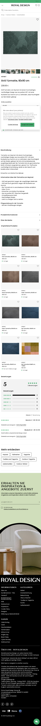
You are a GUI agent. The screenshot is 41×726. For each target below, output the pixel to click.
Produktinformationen (9, 215)
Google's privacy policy (25, 119)
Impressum (5, 606)
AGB (2, 601)
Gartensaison (5, 629)
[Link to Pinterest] (11, 704)
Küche (22, 602)
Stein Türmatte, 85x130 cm (9, 328)
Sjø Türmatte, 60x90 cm (28, 328)
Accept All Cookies (27, 125)
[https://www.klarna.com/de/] (14, 711)
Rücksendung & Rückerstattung (6, 598)
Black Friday (5, 637)
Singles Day (4, 634)
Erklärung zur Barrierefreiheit (10, 614)
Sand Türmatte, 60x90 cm (29, 256)
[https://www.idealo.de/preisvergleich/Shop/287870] (20, 711)
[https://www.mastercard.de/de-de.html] (8, 711)
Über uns (4, 590)
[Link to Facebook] (2, 704)
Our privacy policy (13, 119)
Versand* (4, 595)
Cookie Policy (5, 609)
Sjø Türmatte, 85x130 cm (9, 364)
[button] (36, 5)
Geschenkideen (6, 627)
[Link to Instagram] (7, 704)
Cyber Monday (6, 639)
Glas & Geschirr (25, 597)
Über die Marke (6, 220)
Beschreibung (6, 150)
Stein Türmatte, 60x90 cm (29, 292)
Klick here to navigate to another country (14, 663)
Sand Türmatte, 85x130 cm (9, 292)
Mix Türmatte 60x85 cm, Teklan (28, 365)
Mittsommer (5, 632)
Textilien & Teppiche (27, 600)
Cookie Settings (13, 124)
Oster (3, 624)
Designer (4, 611)
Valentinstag (5, 622)
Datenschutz (5, 604)
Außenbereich (25, 605)
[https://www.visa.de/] (4, 711)
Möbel (22, 590)
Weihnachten (5, 642)
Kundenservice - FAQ (8, 593)
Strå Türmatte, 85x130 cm (9, 256)
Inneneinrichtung (26, 593)
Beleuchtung (24, 595)
